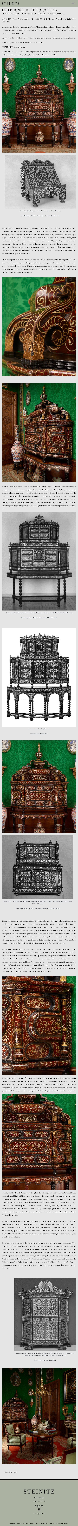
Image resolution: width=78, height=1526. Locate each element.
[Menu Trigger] (73, 3)
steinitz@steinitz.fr (39, 1513)
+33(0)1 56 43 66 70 (39, 1501)
